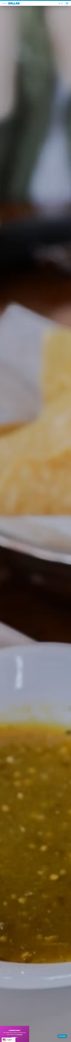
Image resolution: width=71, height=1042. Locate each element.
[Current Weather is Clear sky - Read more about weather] (59, 3)
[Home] (11, 3)
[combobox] (8, 1040)
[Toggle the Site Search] (62, 3)
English (9, 1040)
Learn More (19, 1034)
